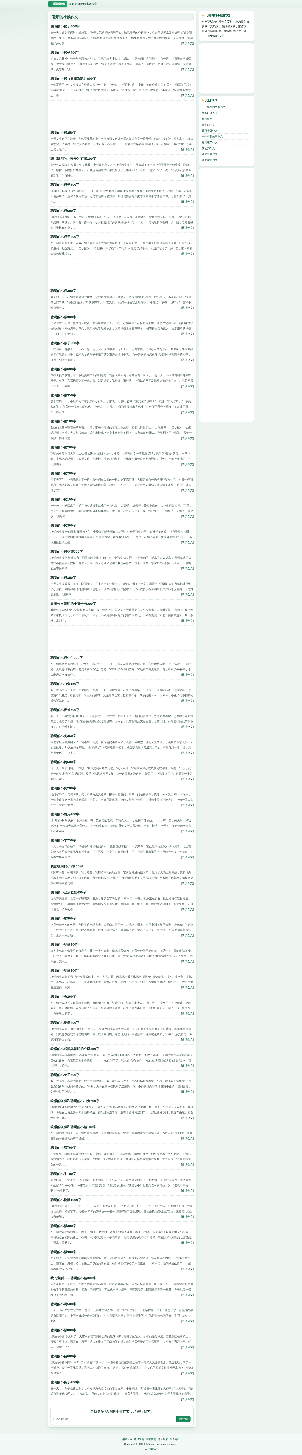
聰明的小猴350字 (63, 395)
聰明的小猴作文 (87, 3)
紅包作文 (207, 118)
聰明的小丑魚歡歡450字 (68, 892)
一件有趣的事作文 (212, 136)
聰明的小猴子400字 (65, 52)
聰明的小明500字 (63, 1304)
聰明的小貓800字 (63, 1330)
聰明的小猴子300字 (65, 185)
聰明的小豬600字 (63, 1356)
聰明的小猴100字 (63, 421)
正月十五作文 (210, 130)
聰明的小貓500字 (63, 918)
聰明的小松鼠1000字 (66, 1200)
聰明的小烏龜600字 (65, 1023)
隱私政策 (163, 1439)
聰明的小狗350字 (63, 736)
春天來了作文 (210, 142)
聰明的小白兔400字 (65, 814)
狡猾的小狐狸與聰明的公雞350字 (75, 1049)
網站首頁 (127, 1439)
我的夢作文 (208, 148)
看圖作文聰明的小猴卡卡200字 (73, 604)
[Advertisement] (122, 114)
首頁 (72, 3)
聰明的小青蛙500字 (65, 710)
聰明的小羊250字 (63, 840)
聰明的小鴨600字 (63, 762)
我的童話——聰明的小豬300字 (73, 1278)
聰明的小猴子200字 (65, 237)
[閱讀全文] (187, 43)
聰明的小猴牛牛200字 (67, 658)
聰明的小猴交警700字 (67, 551)
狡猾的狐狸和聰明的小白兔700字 (75, 1101)
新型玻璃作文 (210, 112)
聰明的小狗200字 (63, 788)
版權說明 (139, 1439)
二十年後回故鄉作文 (213, 106)
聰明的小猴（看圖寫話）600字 (73, 78)
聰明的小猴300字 (63, 291)
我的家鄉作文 (210, 160)
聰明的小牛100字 (63, 1174)
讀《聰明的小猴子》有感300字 (73, 158)
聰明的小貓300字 (63, 1226)
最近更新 (175, 1439)
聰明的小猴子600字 (65, 26)
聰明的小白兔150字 (65, 684)
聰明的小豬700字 (63, 1147)
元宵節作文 (208, 124)
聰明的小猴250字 (63, 132)
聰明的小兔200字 (63, 996)
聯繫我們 (151, 1439)
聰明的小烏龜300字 (65, 944)
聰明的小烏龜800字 (65, 970)
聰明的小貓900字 (63, 1252)
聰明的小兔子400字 (65, 1382)
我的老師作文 (210, 154)
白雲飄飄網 (151, 1448)
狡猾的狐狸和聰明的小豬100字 (73, 1127)
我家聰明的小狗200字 (67, 866)
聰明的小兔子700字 (65, 1075)
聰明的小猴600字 (63, 211)
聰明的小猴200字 (63, 447)
